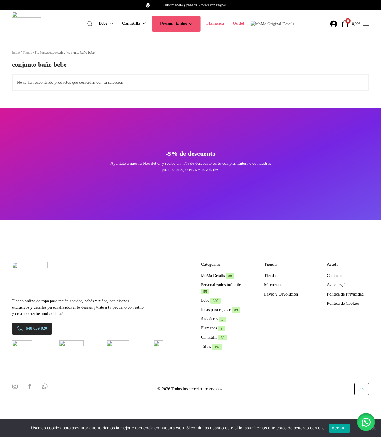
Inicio (16, 52)
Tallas (210, 346)
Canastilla (212, 337)
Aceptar (339, 427)
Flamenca (215, 23)
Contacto (334, 275)
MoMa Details (216, 275)
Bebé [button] (103, 23)
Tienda (27, 52)
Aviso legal (336, 285)
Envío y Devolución (281, 294)
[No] (374, 428)
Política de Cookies (343, 303)
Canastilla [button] (131, 23)
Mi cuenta (272, 285)
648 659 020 (36, 328)
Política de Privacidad (345, 294)
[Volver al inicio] (26, 24)
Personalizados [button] (173, 23)
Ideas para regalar (219, 309)
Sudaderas (212, 319)
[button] (90, 24)
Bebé (209, 300)
